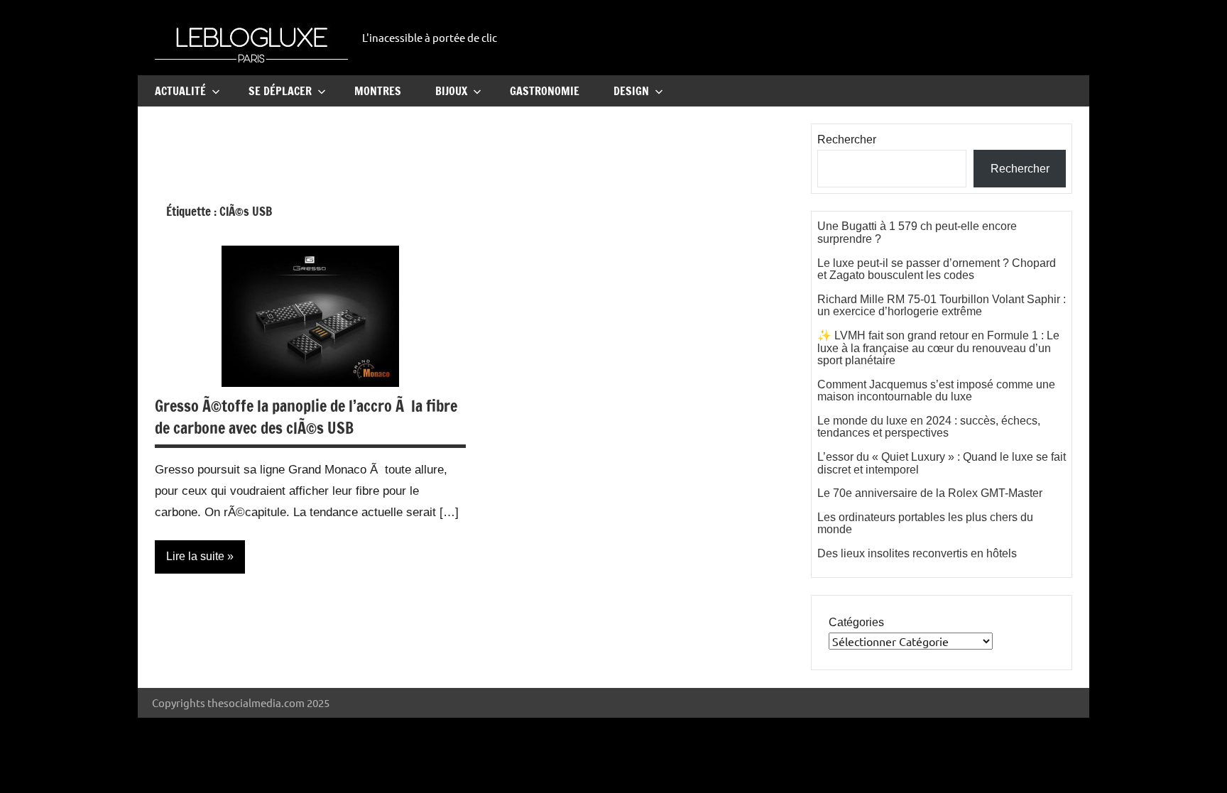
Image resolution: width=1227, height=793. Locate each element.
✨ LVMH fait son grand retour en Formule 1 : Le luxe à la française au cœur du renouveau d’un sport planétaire (938, 347)
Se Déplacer (280, 91)
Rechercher (846, 139)
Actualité (180, 91)
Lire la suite (195, 556)
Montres (377, 91)
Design (631, 91)
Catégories (856, 622)
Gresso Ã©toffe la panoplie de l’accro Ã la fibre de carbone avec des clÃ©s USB (306, 417)
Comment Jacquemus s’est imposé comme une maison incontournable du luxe (936, 390)
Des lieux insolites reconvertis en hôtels (917, 553)
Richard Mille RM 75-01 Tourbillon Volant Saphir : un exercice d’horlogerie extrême (941, 305)
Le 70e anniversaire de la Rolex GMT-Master (929, 493)
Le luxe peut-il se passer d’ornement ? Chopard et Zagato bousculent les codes (936, 269)
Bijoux (451, 91)
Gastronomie (544, 91)
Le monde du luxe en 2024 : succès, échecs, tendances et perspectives (928, 427)
